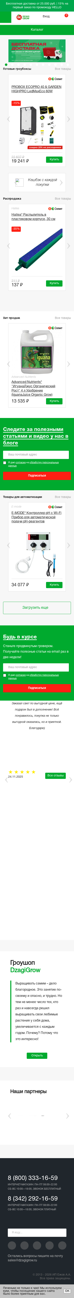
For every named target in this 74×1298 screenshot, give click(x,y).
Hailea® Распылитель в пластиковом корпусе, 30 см (33, 217)
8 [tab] (49, 65)
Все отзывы (55, 775)
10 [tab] (62, 65)
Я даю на (33, 464)
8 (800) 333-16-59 (33, 1178)
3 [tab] (18, 65)
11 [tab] (68, 65)
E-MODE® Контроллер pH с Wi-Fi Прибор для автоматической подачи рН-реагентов (36, 517)
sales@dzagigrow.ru (22, 1260)
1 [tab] (6, 65)
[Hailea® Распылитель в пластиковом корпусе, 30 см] (37, 251)
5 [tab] (31, 65)
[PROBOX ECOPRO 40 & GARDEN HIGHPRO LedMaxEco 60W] (37, 126)
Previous (5, 119)
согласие (21, 462)
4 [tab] (25, 65)
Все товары (63, 199)
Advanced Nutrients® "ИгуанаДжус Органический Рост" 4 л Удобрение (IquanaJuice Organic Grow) (33, 388)
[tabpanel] (37, 50)
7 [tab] (43, 65)
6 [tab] (37, 65)
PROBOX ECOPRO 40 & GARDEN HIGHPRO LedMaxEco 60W (36, 89)
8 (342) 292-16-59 (33, 1199)
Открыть (37, 1055)
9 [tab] (55, 65)
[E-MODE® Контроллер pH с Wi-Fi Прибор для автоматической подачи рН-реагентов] (37, 554)
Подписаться (37, 475)
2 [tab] (12, 65)
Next (68, 119)
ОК (67, 1291)
